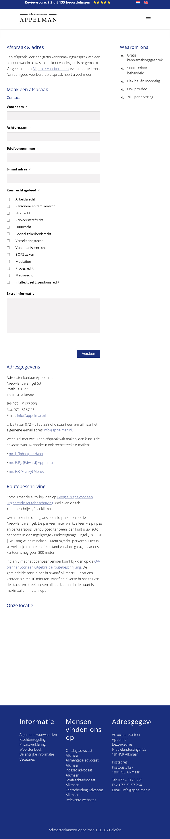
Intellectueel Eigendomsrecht (37, 282)
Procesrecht (24, 268)
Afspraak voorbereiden (51, 68)
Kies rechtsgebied (23, 190)
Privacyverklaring (32, 744)
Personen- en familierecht (35, 206)
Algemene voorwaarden (38, 734)
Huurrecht (23, 227)
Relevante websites (81, 799)
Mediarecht (24, 275)
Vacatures (27, 759)
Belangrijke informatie (36, 754)
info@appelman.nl (31, 415)
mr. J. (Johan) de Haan (26, 453)
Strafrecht (22, 213)
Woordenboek (30, 749)
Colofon (115, 830)
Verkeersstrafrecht (29, 220)
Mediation (23, 261)
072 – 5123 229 (130, 780)
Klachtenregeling (32, 739)
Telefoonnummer (23, 148)
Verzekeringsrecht (29, 240)
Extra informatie (21, 293)
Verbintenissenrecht (30, 247)
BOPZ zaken (24, 254)
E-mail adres (19, 169)
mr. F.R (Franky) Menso (26, 471)
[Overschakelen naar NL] (138, 2)
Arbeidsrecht (25, 199)
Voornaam (17, 107)
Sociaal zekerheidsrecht (33, 234)
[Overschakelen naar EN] (146, 2)
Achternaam (19, 127)
